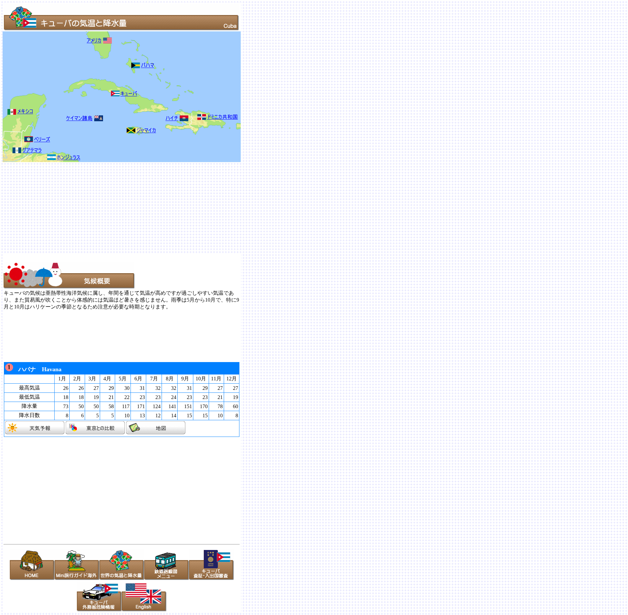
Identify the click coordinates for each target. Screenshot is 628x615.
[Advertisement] (199, 208)
